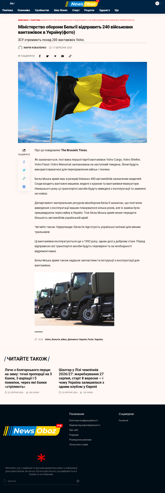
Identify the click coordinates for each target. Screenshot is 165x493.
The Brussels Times (74, 150)
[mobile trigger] (6, 3)
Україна (98, 339)
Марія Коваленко (35, 47)
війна (64, 339)
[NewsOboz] (82, 3)
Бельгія (56, 339)
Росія (90, 339)
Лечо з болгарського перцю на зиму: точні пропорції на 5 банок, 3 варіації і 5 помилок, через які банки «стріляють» (28, 378)
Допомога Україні (77, 339)
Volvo (48, 339)
